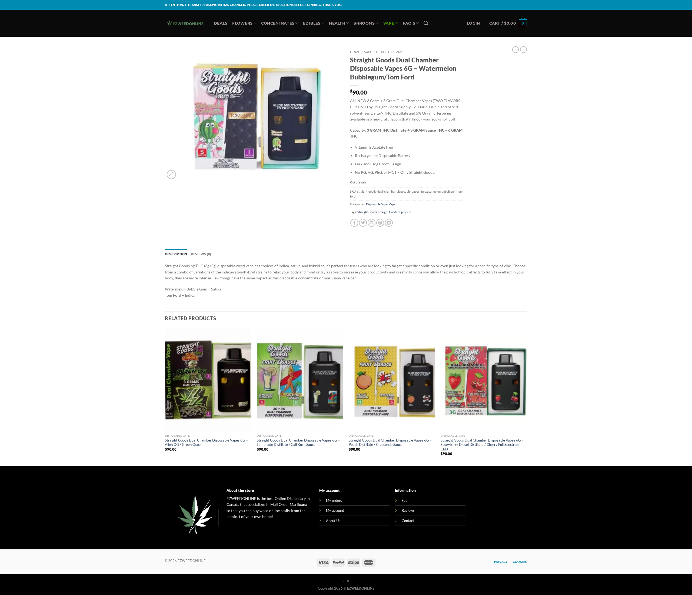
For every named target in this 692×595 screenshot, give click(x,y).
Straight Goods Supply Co (394, 212)
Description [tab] (176, 254)
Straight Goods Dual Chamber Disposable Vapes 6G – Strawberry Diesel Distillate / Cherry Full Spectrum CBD (482, 444)
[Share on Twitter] (363, 223)
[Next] (527, 396)
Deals (220, 23)
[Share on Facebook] (354, 223)
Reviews (408, 510)
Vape (388, 23)
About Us (333, 521)
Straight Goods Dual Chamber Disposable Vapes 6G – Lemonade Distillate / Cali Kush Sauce (298, 442)
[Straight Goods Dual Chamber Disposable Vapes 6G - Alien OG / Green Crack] (208, 380)
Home (355, 52)
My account (335, 510)
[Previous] (165, 396)
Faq (404, 500)
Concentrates (277, 23)
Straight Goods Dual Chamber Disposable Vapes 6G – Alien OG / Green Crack (206, 442)
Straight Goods (367, 212)
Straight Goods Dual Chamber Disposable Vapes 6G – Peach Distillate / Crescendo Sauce (390, 442)
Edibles (312, 23)
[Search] (426, 23)
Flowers (242, 23)
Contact (408, 521)
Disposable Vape (390, 52)
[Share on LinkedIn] (389, 223)
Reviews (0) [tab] (201, 254)
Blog (346, 581)
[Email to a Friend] (371, 223)
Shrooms (364, 23)
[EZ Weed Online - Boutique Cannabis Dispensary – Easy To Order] (185, 23)
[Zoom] (171, 174)
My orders (334, 500)
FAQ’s (409, 23)
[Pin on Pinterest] (380, 223)
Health (337, 23)
